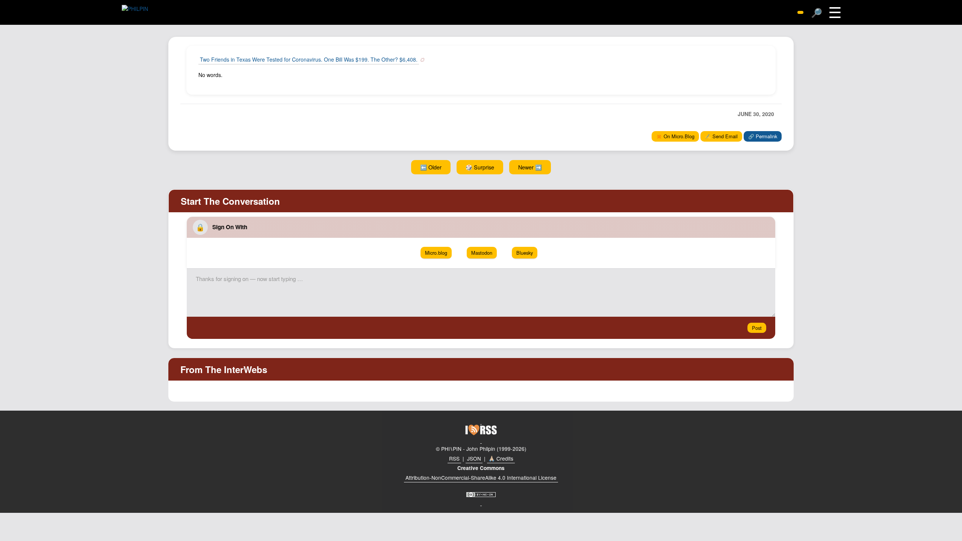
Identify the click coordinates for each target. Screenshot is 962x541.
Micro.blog (436, 252)
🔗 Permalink (762, 136)
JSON (474, 458)
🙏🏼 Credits (501, 458)
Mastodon (481, 252)
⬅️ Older (431, 167)
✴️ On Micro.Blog (675, 136)
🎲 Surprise (480, 167)
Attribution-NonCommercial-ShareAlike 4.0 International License (481, 477)
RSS (454, 458)
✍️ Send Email (721, 136)
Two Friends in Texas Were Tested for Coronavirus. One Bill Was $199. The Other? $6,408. (308, 59)
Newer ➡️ (530, 167)
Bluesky (524, 252)
